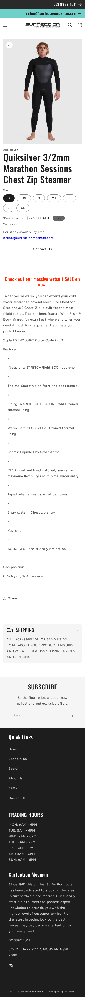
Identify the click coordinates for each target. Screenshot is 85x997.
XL (23, 208)
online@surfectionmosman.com (28, 238)
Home (13, 749)
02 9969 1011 (19, 940)
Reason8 (69, 991)
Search (14, 768)
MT (54, 198)
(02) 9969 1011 (28, 639)
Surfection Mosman (32, 991)
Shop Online (18, 759)
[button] (5, 25)
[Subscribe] (71, 716)
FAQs (13, 788)
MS (23, 198)
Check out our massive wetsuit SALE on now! (42, 282)
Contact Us (17, 798)
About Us (16, 778)
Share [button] (12, 598)
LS (69, 198)
